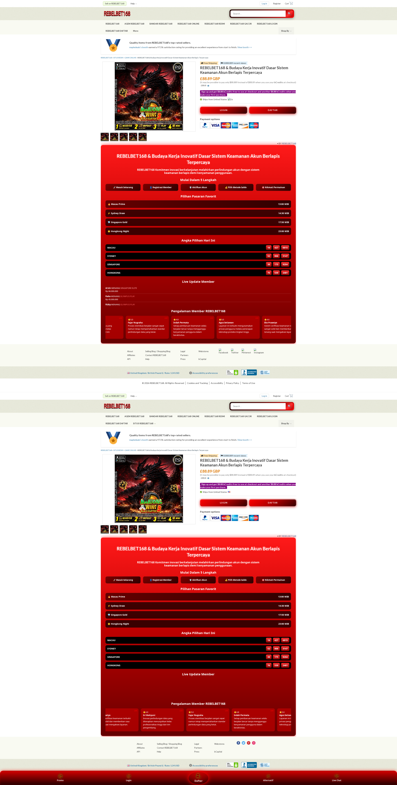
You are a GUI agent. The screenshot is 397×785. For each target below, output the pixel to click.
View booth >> (244, 47)
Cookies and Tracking (197, 383)
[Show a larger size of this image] (105, 137)
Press (183, 359)
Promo (60, 780)
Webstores (203, 351)
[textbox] (258, 14)
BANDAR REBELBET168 (160, 23)
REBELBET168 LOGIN (267, 23)
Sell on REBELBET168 (114, 3)
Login (129, 780)
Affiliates (131, 355)
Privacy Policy (232, 383)
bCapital (202, 359)
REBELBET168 (112, 23)
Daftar (198, 781)
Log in (264, 3)
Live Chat (336, 780)
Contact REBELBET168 (155, 355)
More (135, 31)
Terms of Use (248, 383)
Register (277, 3)
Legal (183, 351)
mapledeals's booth (138, 47)
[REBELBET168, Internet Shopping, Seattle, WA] (249, 372)
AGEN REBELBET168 (134, 23)
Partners (184, 355)
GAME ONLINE (130, 58)
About (130, 351)
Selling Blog (150, 351)
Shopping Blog (163, 351)
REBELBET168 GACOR (241, 23)
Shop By (285, 31)
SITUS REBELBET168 (143, 423)
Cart (287, 3)
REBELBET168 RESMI (215, 23)
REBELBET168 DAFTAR (117, 31)
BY (280, 143)
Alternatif (268, 780)
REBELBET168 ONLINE (188, 23)
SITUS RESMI (118, 58)
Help (133, 3)
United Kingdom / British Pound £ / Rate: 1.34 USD (154, 373)
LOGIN (223, 110)
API (128, 359)
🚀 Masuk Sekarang (123, 187)
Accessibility (217, 383)
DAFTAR (273, 110)
